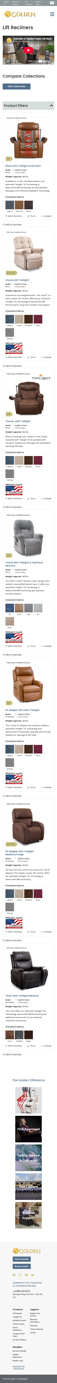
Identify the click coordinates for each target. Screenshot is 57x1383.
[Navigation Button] (52, 14)
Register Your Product (35, 1314)
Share (33, 216)
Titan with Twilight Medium (22, 995)
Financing (33, 1325)
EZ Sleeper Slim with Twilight (22, 710)
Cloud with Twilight (17, 280)
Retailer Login (38, 3)
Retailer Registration (17, 1355)
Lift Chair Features (19, 1340)
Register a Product (15, 3)
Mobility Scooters (19, 1320)
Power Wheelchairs (17, 1328)
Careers (33, 1332)
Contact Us (6, 3)
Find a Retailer (22, 1259)
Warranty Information (34, 1320)
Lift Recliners (17, 1313)
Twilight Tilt (17, 1317)
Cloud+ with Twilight (18, 421)
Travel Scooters (19, 1324)
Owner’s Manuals (36, 1329)
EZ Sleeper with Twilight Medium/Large (19, 853)
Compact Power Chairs (19, 1335)
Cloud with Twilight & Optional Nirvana (24, 564)
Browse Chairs (21, 1266)
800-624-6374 (23, 1291)
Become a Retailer (19, 1351)
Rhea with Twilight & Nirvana (23, 165)
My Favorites (29, 3)
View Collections (16, 86)
